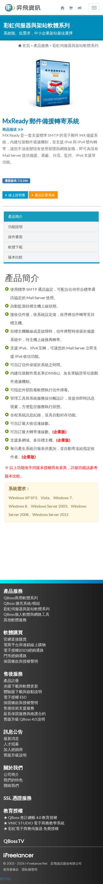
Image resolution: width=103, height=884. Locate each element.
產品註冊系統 (45, 195)
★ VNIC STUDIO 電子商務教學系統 (36, 823)
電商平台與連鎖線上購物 (25, 644)
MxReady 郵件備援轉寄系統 (40, 121)
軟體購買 (13, 632)
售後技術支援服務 (19, 708)
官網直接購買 (15, 639)
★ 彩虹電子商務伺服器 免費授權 (33, 828)
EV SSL (5, 878)
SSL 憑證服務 (18, 798)
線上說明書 (16, 195)
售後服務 (13, 674)
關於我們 (13, 767)
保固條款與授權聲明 (21, 661)
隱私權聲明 (29, 869)
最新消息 (11, 738)
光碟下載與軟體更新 (21, 686)
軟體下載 (15, 247)
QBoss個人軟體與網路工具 (26, 614)
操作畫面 (15, 237)
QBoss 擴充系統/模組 (22, 603)
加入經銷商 (13, 749)
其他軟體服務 (15, 619)
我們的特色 (13, 780)
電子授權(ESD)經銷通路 (24, 650)
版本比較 (15, 257)
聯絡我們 (11, 785)
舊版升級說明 (15, 755)
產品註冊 (11, 680)
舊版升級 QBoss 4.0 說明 (24, 719)
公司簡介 (11, 774)
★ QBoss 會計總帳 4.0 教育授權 (30, 817)
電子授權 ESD (15, 697)
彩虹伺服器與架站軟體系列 (75, 45)
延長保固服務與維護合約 (25, 713)
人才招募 (11, 744)
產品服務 (41, 45)
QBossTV (14, 841)
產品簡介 (15, 216)
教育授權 (13, 810)
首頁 (26, 45)
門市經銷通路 (15, 655)
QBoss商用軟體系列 (21, 597)
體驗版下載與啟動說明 (23, 691)
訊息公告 (13, 731)
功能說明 (15, 226)
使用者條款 (11, 869)
